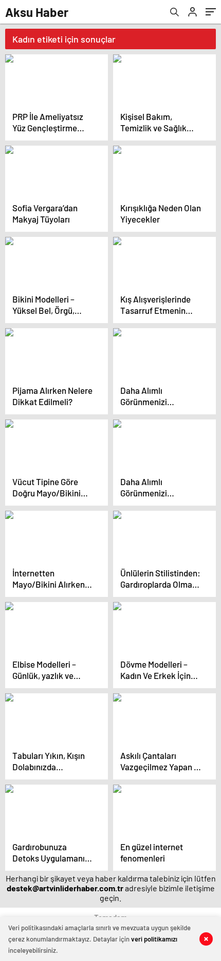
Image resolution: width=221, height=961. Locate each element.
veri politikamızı (154, 939)
